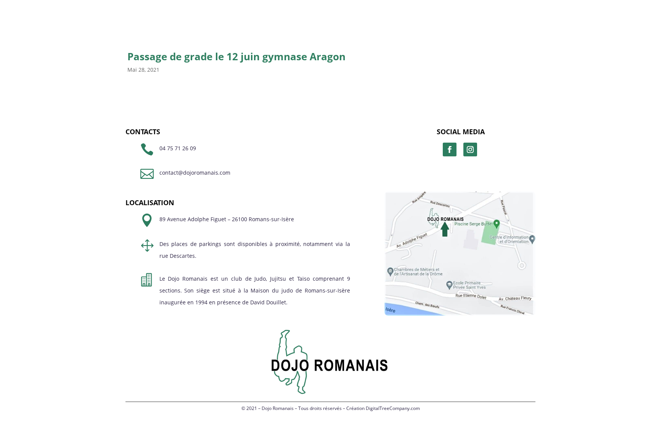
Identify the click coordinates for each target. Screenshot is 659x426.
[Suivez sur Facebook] (449, 149)
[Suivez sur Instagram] (470, 149)
